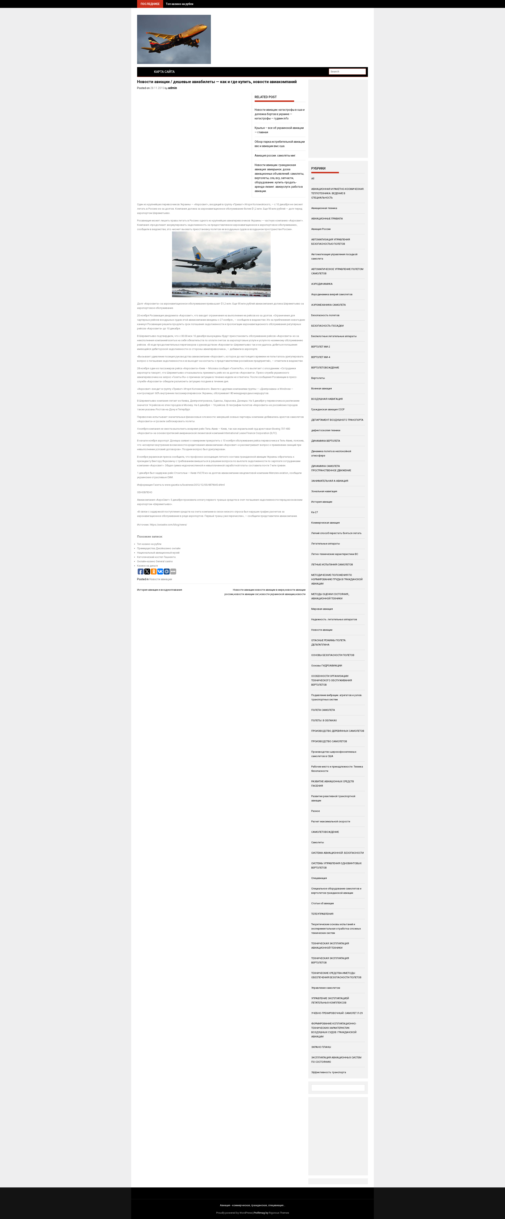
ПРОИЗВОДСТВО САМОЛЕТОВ (329, 741)
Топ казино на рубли (179, 4)
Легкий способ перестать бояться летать (336, 533)
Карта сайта (164, 72)
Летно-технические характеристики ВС (334, 554)
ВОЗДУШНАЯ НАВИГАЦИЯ (327, 398)
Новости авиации (160, 579)
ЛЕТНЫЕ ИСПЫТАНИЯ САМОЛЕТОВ (332, 564)
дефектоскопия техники (325, 430)
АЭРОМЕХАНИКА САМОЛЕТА (328, 304)
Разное (315, 811)
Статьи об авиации (322, 903)
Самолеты (317, 842)
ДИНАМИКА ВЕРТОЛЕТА (325, 440)
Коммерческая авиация (325, 522)
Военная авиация (321, 388)
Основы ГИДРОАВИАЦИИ (326, 665)
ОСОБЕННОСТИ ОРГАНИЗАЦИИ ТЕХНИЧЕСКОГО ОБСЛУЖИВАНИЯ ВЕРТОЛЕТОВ (331, 680)
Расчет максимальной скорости (330, 821)
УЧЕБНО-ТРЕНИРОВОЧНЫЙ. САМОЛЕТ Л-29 (337, 1013)
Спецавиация (319, 878)
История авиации (321, 501)
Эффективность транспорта (328, 1072)
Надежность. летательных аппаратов (334, 619)
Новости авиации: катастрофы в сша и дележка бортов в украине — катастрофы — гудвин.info (280, 114)
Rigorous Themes (279, 1212)
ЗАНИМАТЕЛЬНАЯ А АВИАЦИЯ (329, 480)
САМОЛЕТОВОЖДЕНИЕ (325, 831)
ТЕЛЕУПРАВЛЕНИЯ (322, 913)
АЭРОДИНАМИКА (322, 283)
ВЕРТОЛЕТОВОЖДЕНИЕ (325, 367)
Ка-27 (314, 512)
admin (172, 88)
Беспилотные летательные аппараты (334, 336)
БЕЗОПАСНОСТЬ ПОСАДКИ (327, 325)
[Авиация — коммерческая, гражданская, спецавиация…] (142, 71)
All (312, 178)
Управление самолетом (325, 987)
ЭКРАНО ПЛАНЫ (321, 1047)
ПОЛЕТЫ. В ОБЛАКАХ (324, 720)
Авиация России (321, 229)
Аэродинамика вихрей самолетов (332, 294)
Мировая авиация (322, 608)
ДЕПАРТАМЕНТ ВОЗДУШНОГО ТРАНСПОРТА (337, 419)
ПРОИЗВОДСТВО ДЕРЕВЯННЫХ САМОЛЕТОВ (337, 730)
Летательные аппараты (325, 543)
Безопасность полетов (325, 315)
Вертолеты (318, 378)
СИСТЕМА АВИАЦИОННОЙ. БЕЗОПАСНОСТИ (337, 852)
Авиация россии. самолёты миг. (275, 155)
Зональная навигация (324, 491)
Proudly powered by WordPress (234, 1212)
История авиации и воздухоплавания (159, 589)
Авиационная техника (324, 208)
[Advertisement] (336, 118)
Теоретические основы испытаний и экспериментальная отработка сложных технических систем (336, 928)
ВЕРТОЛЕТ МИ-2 (320, 346)
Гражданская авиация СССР (327, 409)
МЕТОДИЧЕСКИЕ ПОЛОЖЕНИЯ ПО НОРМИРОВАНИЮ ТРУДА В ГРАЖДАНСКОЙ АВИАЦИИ (337, 579)
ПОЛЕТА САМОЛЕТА (323, 709)
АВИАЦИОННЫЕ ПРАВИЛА (327, 218)
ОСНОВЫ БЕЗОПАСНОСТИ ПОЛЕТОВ (332, 655)
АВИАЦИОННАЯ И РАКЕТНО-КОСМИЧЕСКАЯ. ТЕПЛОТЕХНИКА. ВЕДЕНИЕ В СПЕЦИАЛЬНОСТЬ (337, 193)
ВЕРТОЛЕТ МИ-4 (320, 357)
